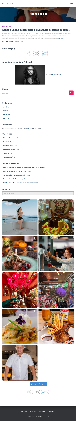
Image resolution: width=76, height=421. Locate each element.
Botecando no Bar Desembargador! (15, 179)
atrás (19, 41)
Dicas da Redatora (9, 138)
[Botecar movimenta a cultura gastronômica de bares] (56, 326)
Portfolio (6, 118)
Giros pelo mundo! (9, 149)
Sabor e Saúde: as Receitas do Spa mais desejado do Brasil (36, 29)
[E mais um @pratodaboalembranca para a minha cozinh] (56, 217)
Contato (5, 111)
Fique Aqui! (7, 142)
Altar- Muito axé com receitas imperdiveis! (17, 171)
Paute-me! (6, 114)
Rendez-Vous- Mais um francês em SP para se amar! (20, 183)
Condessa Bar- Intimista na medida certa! (16, 175)
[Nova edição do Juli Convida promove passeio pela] (56, 253)
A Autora (6, 107)
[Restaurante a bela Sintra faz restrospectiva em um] (20, 326)
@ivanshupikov (56, 74)
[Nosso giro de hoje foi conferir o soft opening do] (20, 290)
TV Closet (6, 153)
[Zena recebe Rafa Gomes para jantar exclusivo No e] (20, 363)
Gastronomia (6, 26)
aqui (28, 128)
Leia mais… (60, 38)
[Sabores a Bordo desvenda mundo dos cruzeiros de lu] (20, 217)
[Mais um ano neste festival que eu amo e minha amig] (56, 290)
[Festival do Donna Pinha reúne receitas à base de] (20, 253)
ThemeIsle (46, 416)
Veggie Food (7, 157)
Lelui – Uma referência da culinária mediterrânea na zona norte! (24, 167)
